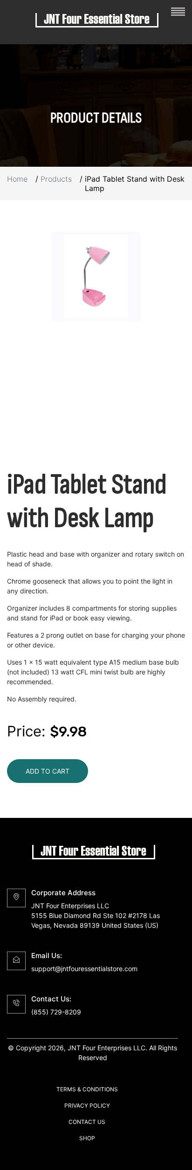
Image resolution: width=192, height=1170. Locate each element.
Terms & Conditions (87, 1089)
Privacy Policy (87, 1105)
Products (56, 179)
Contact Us (87, 1121)
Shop (87, 1138)
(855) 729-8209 (56, 1012)
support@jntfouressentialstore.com (84, 969)
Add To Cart (47, 771)
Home (17, 179)
